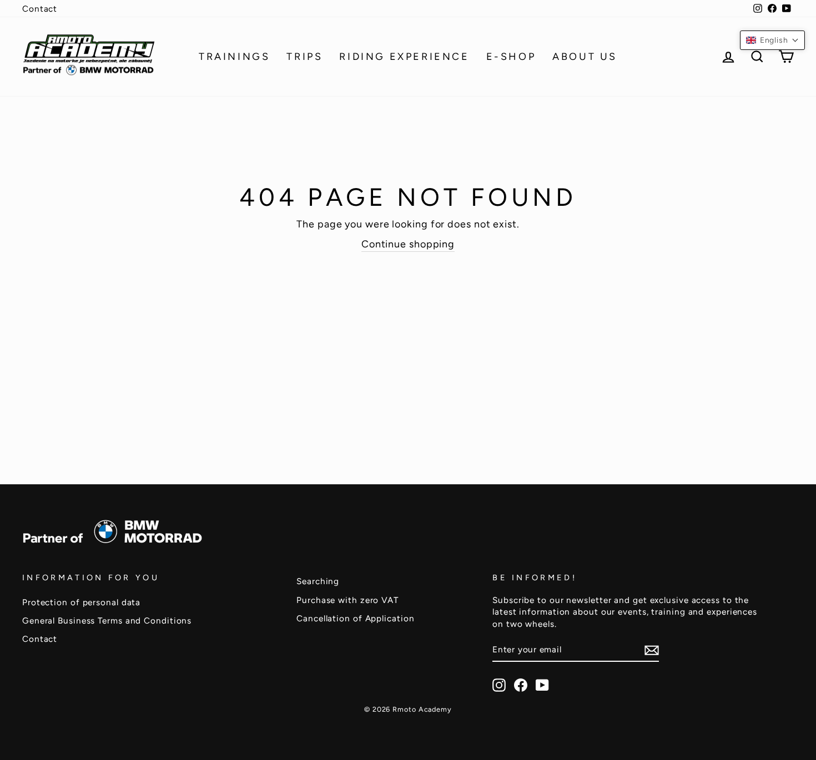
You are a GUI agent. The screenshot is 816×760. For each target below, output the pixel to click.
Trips (304, 56)
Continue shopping (408, 244)
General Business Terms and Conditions (107, 620)
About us (584, 56)
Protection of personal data (81, 602)
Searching (317, 581)
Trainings (234, 56)
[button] (772, 40)
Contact (39, 8)
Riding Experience (404, 56)
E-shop (511, 56)
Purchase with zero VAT (347, 600)
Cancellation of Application (355, 618)
